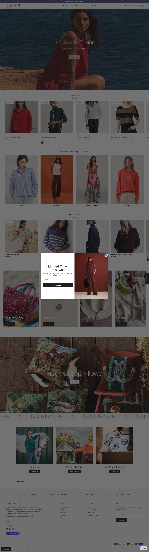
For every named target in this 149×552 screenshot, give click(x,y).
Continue (57, 285)
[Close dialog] (105, 254)
